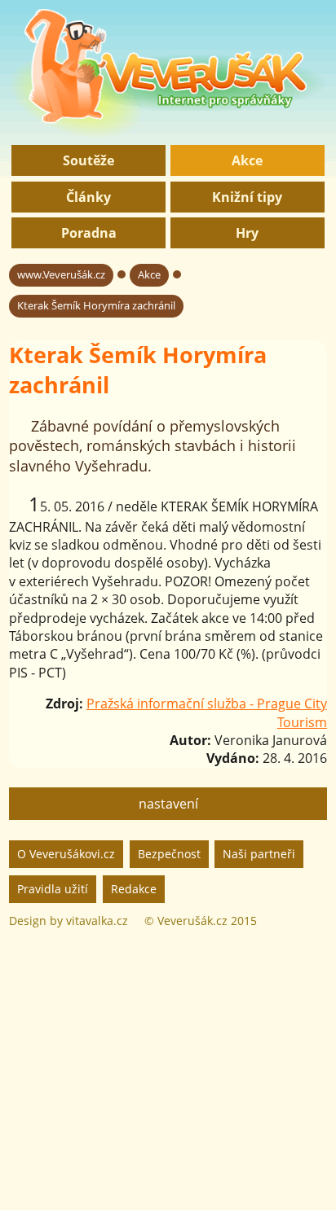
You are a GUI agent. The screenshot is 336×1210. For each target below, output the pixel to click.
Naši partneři (259, 853)
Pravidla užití (52, 889)
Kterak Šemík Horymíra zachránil (96, 305)
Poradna (89, 233)
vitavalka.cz (97, 920)
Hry (247, 233)
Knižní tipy (247, 197)
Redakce (134, 889)
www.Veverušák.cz (61, 274)
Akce (247, 160)
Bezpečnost (169, 853)
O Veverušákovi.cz (66, 853)
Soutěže (88, 160)
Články (88, 197)
